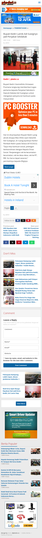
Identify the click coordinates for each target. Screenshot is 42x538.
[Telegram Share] (25, 242)
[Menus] (39, 2)
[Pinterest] (28, 220)
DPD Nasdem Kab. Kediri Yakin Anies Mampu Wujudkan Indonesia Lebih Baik (11, 230)
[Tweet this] (12, 242)
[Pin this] (19, 242)
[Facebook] (17, 220)
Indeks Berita (26, 533)
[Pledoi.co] (9, 3)
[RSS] (33, 220)
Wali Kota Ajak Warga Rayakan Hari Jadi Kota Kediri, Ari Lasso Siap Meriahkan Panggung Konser (11, 393)
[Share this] (6, 242)
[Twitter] (23, 220)
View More (21, 404)
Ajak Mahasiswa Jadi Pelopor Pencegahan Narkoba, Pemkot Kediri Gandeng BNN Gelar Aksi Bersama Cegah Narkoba (26, 283)
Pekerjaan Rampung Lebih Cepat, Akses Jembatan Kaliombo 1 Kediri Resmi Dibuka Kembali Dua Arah (11, 379)
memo (10, 533)
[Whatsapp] (32, 242)
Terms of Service (6, 535)
